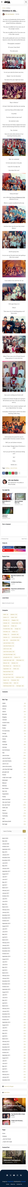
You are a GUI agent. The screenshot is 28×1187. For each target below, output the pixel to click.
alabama (14, 614)
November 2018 (14, 860)
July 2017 (14, 876)
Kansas (17, 657)
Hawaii (14, 631)
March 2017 (14, 887)
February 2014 (14, 975)
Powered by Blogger (9, 1086)
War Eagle (19, 685)
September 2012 (14, 1022)
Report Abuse (7, 1092)
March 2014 (14, 973)
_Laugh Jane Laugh (7, 1141)
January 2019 (14, 854)
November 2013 (14, 983)
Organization (7, 668)
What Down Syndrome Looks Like (17, 576)
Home (3, 8)
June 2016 (14, 901)
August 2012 (14, 1025)
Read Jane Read (8, 671)
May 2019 (14, 852)
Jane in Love (7, 648)
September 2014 (14, 956)
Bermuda (6, 620)
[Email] (16, 473)
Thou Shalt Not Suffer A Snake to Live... (13, 568)
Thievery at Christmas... (5, 516)
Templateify (10, 1181)
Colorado (6, 623)
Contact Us (19, 1184)
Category (4, 1136)
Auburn (14, 617)
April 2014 (14, 970)
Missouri (6, 663)
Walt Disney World (8, 685)
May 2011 (14, 1066)
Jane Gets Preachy (8, 645)
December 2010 (14, 1080)
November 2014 (14, 951)
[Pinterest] (13, 473)
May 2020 (14, 841)
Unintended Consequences (12, 1160)
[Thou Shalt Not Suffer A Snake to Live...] (6, 1115)
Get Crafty (6, 631)
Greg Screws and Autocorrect (18, 588)
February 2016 (14, 909)
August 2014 (14, 959)
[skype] (21, 1175)
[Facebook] (3, 473)
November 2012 (14, 1016)
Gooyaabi (23, 1181)
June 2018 (14, 863)
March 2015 (14, 939)
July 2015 (14, 929)
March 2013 (14, 1005)
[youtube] (14, 1175)
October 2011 (14, 1052)
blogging (15, 620)
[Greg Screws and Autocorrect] (6, 590)
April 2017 (14, 885)
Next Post (24, 538)
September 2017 (14, 871)
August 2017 (14, 874)
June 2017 (14, 879)
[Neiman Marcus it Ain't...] (7, 496)
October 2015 (14, 920)
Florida (13, 625)
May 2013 (14, 1000)
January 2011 (14, 1077)
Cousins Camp (16, 623)
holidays (8, 8)
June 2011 (14, 1063)
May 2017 (14, 882)
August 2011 (14, 1058)
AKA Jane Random (13, 480)
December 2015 (14, 915)
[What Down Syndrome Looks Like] (6, 577)
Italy (5, 640)
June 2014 (14, 964)
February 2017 (14, 890)
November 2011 (14, 1049)
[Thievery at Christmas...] (7, 510)
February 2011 (14, 1074)
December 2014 (14, 948)
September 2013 (14, 989)
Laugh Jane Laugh (8, 660)
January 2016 (14, 912)
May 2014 (14, 967)
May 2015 (14, 934)
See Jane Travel (8, 677)
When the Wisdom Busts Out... (19, 502)
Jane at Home (13, 468)
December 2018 (14, 857)
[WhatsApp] (10, 473)
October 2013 (14, 986)
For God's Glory (7, 628)
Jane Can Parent (8, 643)
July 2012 (14, 1027)
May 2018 (14, 865)
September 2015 (14, 923)
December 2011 (14, 1047)
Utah (16, 683)
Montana (15, 663)
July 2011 (14, 1060)
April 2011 (14, 1069)
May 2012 (14, 1033)
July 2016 (14, 898)
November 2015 (14, 918)
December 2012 (14, 1014)
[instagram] (17, 1175)
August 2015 (14, 926)
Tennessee (15, 680)
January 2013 (14, 1011)
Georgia (17, 628)
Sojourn (6, 680)
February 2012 (14, 1041)
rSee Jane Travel (8, 674)
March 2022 (14, 838)
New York (17, 665)
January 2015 (14, 945)
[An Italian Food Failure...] (6, 584)
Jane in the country (8, 651)
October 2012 (14, 1019)
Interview (6, 637)
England (6, 625)
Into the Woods (16, 637)
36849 (5, 614)
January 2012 (14, 1044)
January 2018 (14, 868)
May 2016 (14, 904)
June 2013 (14, 997)
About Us (13, 1184)
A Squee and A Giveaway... (17, 1120)
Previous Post (5, 538)
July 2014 (14, 961)
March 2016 (14, 907)
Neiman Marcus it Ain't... (6, 502)
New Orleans (7, 665)
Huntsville (15, 634)
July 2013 (14, 994)
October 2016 (14, 896)
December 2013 (14, 981)
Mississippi (20, 660)
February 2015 (14, 942)
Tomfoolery (7, 683)
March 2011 (14, 1071)
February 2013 (14, 1008)
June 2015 (14, 931)
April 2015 (14, 937)
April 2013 (14, 1003)
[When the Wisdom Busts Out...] (20, 496)
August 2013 (14, 992)
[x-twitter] (10, 1175)
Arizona (6, 617)
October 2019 (14, 846)
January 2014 (14, 978)
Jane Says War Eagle (9, 654)
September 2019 (14, 849)
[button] (2, 2)
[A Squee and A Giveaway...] (6, 1122)
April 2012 (14, 1036)
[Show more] (19, 473)
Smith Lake (20, 677)
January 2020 (14, 843)
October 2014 (14, 953)
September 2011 (14, 1055)
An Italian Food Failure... (16, 582)
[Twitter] (6, 473)
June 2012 (14, 1030)
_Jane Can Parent (6, 1139)
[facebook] (7, 1175)
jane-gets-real (7, 657)
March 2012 (14, 1038)
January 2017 (14, 893)
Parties (16, 668)
